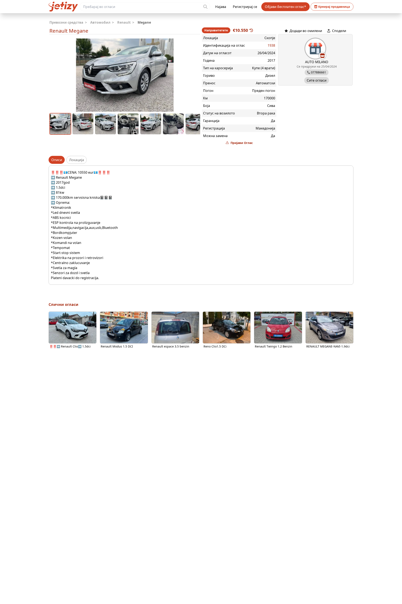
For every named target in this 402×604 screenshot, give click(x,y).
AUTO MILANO (316, 62)
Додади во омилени (306, 30)
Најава (220, 6)
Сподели (339, 30)
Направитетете (216, 30)
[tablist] (201, 160)
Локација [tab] (76, 160)
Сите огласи (316, 80)
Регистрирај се (245, 6)
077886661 (318, 72)
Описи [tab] (56, 160)
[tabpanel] (201, 225)
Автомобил (102, 22)
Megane (144, 22)
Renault (125, 22)
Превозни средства (68, 22)
